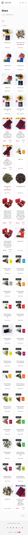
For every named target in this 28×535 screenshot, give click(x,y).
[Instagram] (13, 527)
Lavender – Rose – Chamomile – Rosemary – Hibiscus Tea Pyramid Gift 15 (20, 502)
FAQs (15, 532)
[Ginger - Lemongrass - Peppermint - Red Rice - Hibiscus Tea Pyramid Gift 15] (20, 123)
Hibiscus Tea (20, 241)
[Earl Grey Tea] (20, 79)
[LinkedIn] (22, 527)
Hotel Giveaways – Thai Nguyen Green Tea (20, 454)
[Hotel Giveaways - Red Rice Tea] (20, 398)
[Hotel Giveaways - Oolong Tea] (7, 375)
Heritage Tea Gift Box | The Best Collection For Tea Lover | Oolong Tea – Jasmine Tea (7, 244)
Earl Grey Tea (20, 87)
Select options (20, 113)
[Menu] (25, 2)
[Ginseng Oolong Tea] (7, 178)
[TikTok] (19, 527)
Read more (7, 47)
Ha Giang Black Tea (20, 186)
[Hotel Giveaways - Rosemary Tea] (20, 421)
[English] (18, 532)
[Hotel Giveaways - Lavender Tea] (20, 330)
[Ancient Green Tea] (20, 34)
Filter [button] (5, 25)
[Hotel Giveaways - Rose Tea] (7, 421)
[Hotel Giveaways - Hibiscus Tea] (20, 306)
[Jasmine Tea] (7, 491)
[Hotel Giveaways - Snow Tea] (7, 444)
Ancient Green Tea (20, 42)
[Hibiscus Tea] (20, 233)
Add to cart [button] (10, 140)
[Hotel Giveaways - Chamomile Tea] (20, 260)
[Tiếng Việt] (19, 532)
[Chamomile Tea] (7, 57)
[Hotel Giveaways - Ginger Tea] (20, 283)
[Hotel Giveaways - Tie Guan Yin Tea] (7, 468)
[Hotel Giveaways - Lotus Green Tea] (20, 353)
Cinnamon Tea (20, 65)
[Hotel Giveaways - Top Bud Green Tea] (20, 468)
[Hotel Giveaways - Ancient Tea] (7, 260)
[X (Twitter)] (16, 527)
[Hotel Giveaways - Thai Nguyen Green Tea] (20, 444)
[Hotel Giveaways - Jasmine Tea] (7, 330)
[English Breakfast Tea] (7, 101)
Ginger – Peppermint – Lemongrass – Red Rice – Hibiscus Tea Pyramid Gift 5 (7, 162)
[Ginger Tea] (20, 151)
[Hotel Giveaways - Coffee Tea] (7, 283)
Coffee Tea (7, 87)
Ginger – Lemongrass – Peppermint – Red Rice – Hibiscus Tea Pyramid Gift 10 (7, 134)
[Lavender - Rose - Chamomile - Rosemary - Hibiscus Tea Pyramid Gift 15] (20, 491)
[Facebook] (7, 527)
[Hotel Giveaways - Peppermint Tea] (7, 398)
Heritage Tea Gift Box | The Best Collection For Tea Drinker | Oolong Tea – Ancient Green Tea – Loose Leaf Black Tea (20, 215)
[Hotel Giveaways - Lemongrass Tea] (7, 353)
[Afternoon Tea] (7, 34)
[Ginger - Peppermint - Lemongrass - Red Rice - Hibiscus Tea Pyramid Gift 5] (7, 151)
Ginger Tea (20, 159)
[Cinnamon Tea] (20, 57)
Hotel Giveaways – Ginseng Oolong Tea (7, 316)
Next (23, 515)
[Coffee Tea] (7, 79)
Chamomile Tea (7, 65)
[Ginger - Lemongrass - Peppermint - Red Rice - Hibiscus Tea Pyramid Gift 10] (7, 123)
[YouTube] (10, 527)
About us (10, 532)
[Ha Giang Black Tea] (20, 178)
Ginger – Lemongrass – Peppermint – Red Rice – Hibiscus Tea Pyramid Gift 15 (20, 134)
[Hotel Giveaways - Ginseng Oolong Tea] (7, 306)
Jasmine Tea (7, 499)
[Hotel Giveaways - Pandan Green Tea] (20, 375)
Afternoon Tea (7, 42)
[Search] (20, 2)
